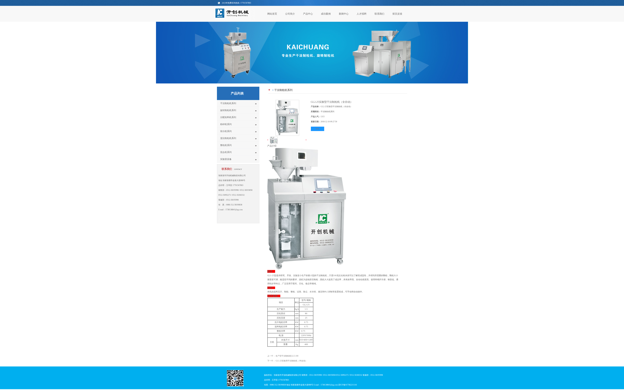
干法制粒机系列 (228, 103)
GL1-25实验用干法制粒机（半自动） (291, 361)
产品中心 (308, 14)
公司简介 (290, 14)
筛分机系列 (226, 131)
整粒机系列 (226, 145)
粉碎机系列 (226, 124)
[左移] (267, 140)
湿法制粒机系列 (228, 138)
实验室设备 (226, 159)
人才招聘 (361, 14)
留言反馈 (397, 14)
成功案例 (326, 14)
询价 (317, 129)
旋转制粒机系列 (228, 110)
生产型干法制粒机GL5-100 (287, 356)
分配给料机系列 (228, 117)
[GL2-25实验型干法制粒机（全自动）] (287, 135)
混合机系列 (226, 152)
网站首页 (272, 14)
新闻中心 (344, 14)
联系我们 (379, 14)
